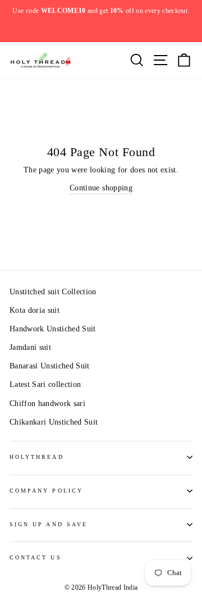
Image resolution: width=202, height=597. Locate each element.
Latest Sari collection (45, 384)
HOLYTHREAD (37, 457)
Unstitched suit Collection (53, 292)
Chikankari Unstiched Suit (54, 422)
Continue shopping (101, 188)
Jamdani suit (30, 347)
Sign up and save (49, 524)
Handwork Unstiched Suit (53, 329)
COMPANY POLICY (46, 490)
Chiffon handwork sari (47, 403)
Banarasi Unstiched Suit (50, 366)
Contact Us (36, 557)
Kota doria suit (34, 310)
